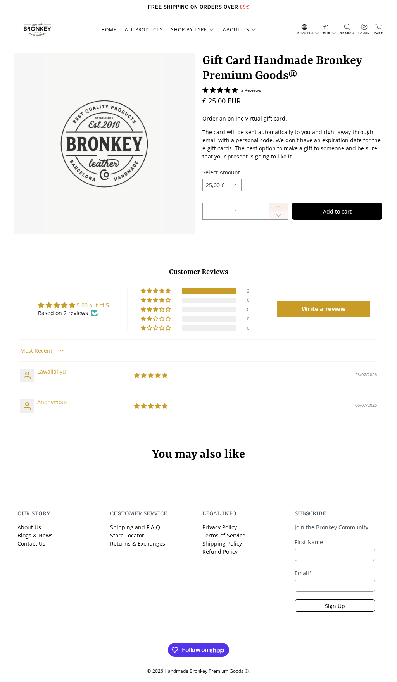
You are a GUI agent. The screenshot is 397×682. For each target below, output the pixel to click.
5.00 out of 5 (93, 305)
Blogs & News (35, 535)
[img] (150, 375)
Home (109, 29)
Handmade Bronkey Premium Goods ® (206, 671)
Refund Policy (220, 551)
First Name (309, 542)
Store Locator (127, 535)
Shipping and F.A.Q (135, 527)
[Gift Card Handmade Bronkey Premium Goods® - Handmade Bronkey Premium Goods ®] (104, 143)
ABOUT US (236, 29)
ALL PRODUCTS (144, 29)
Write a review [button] (324, 309)
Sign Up (335, 606)
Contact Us (31, 543)
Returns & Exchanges (137, 543)
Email (303, 573)
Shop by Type (189, 29)
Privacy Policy (219, 527)
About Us (29, 527)
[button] (156, 291)
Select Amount (221, 172)
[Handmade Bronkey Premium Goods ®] (37, 29)
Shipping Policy (222, 543)
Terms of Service (223, 535)
